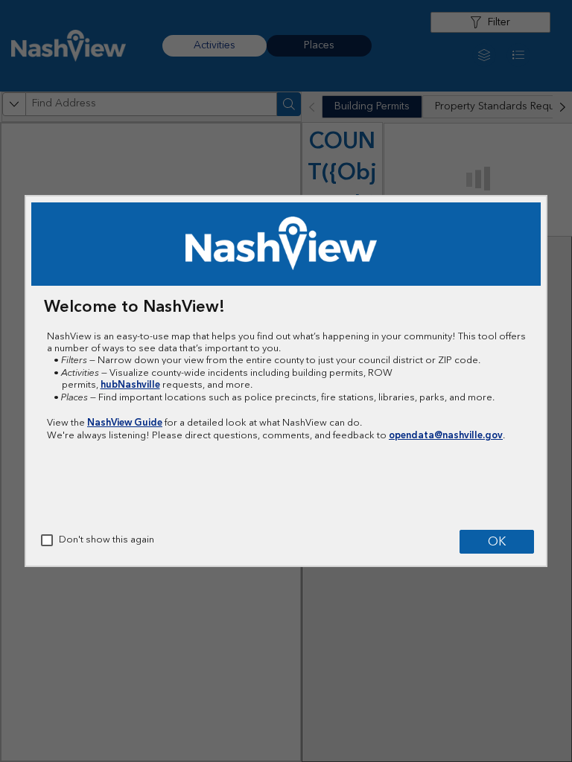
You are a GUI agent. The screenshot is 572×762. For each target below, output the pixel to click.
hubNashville (130, 385)
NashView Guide (124, 422)
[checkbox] (46, 540)
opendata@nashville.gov (446, 435)
